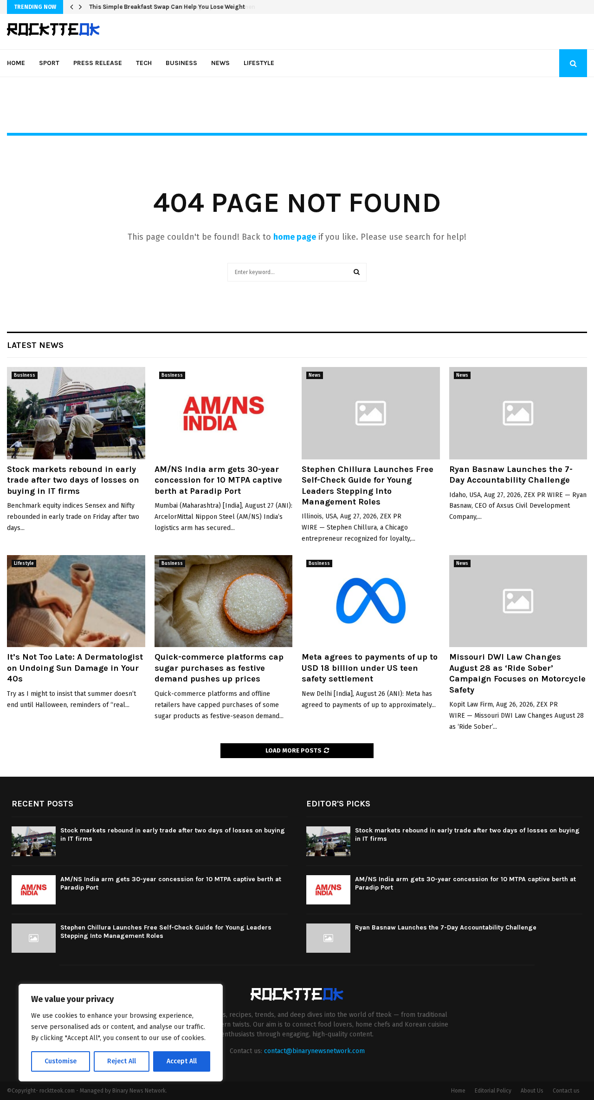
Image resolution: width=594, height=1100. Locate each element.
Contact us (566, 1090)
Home (16, 63)
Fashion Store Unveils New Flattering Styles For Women (169, 6)
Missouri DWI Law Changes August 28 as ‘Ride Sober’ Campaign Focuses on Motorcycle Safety (517, 673)
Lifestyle (259, 63)
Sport (49, 63)
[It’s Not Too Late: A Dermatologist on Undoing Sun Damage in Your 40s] (76, 601)
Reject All (121, 1061)
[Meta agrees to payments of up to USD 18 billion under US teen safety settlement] (371, 601)
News (220, 63)
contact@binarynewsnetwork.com (314, 1051)
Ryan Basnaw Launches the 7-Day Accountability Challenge (511, 474)
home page (294, 237)
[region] (121, 1032)
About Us (532, 1090)
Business (181, 63)
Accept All (182, 1061)
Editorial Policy (493, 1090)
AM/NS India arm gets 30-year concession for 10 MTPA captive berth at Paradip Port (218, 480)
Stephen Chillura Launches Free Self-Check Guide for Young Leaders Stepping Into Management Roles (367, 485)
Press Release (97, 63)
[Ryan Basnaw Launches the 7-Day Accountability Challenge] (518, 413)
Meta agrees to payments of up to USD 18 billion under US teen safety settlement (370, 668)
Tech (144, 63)
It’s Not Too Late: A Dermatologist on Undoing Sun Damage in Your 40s (75, 668)
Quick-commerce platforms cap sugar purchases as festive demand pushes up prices (219, 668)
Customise (61, 1061)
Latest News (35, 345)
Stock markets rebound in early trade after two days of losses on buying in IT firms (73, 480)
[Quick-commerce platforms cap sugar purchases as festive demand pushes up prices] (224, 601)
